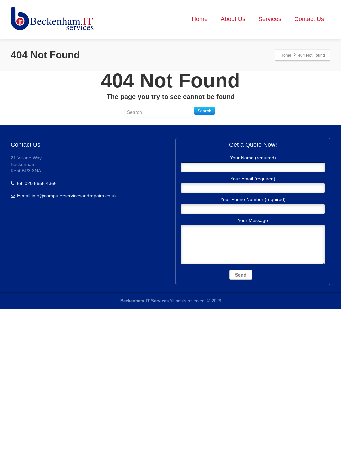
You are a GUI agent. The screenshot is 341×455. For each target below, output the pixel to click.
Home (200, 19)
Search (204, 111)
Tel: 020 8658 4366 (36, 183)
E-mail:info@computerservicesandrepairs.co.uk (67, 195)
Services (269, 19)
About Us (233, 19)
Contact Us (309, 19)
